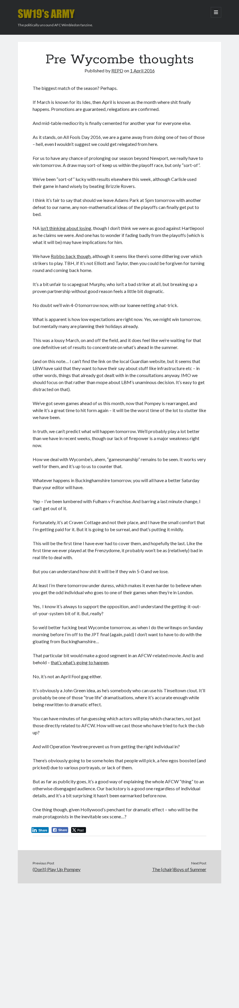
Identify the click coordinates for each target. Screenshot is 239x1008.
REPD (117, 70)
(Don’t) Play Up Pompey (56, 869)
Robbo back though (71, 256)
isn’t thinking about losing (66, 228)
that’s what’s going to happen (79, 662)
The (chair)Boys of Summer (179, 869)
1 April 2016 (142, 70)
